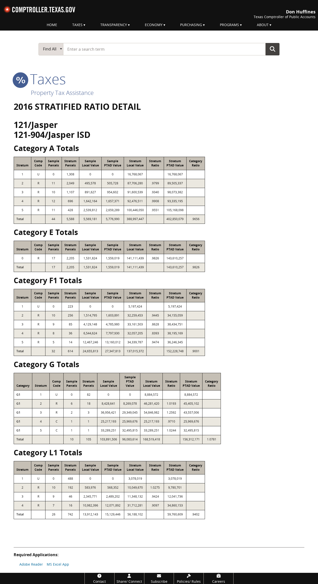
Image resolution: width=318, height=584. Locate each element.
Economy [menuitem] (153, 24)
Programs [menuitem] (229, 24)
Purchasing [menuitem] (191, 24)
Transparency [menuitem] (113, 24)
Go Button (272, 49)
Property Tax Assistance (62, 92)
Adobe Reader (31, 564)
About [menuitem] (263, 24)
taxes (46, 78)
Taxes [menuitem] (77, 24)
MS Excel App (58, 564)
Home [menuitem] (52, 24)
